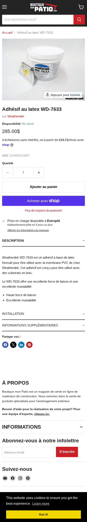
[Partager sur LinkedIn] (21, 345)
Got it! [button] (43, 514)
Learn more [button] (40, 503)
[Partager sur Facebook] (5, 345)
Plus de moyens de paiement (43, 210)
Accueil (7, 32)
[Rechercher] (79, 19)
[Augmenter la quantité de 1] (39, 172)
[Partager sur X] (13, 345)
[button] (43, 241)
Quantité (7, 163)
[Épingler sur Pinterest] (29, 345)
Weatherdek (15, 116)
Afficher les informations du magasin (28, 230)
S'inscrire (67, 452)
